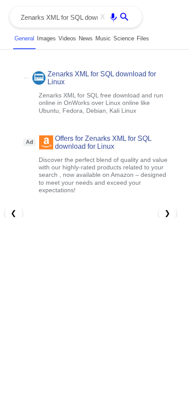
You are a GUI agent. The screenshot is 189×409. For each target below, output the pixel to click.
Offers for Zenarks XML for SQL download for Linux (103, 142)
